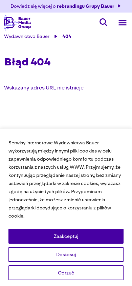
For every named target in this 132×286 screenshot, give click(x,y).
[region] (66, 207)
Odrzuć (66, 272)
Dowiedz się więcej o (62, 6)
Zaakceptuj (66, 236)
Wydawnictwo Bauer (26, 36)
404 (66, 36)
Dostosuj (66, 254)
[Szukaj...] (103, 23)
